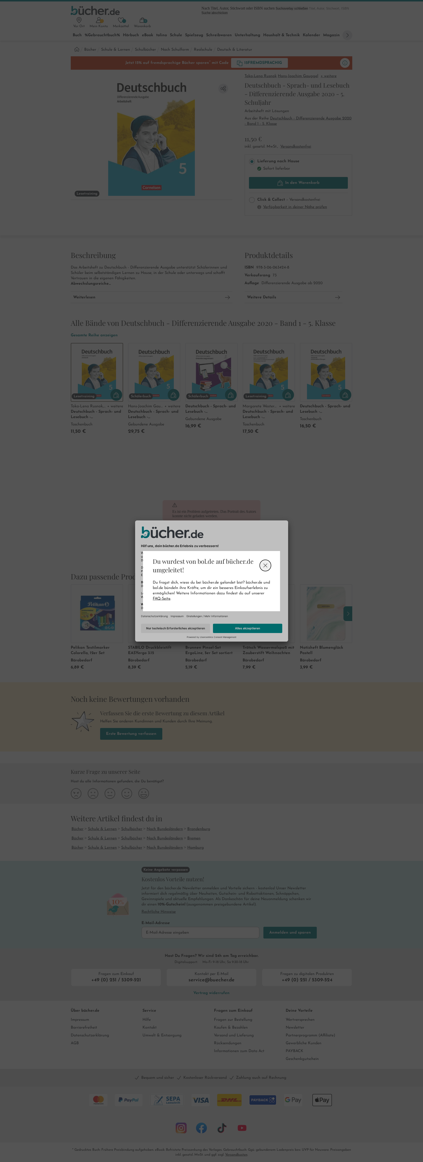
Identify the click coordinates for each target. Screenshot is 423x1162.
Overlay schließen (265, 565)
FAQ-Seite (161, 599)
